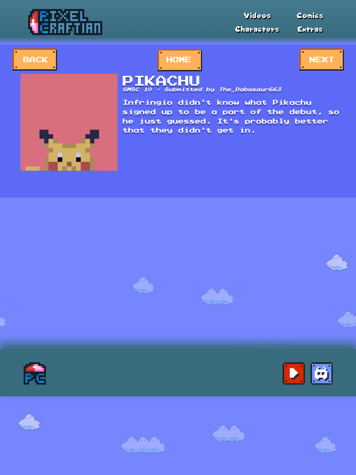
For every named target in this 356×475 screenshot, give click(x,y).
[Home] (34, 373)
